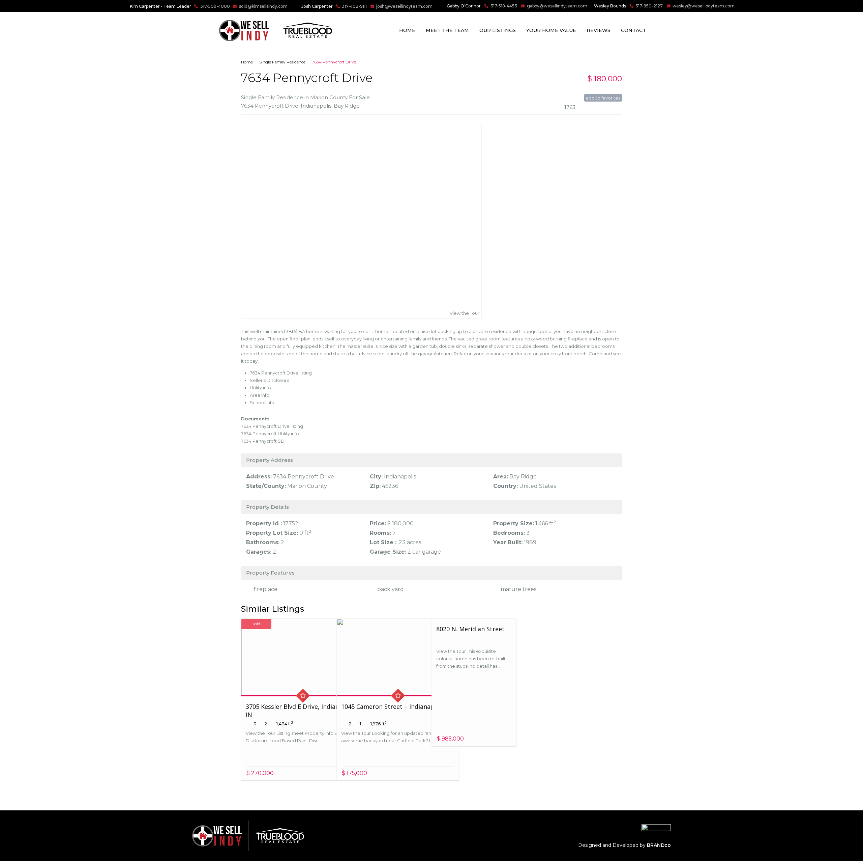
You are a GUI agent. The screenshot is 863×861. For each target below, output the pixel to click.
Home (407, 30)
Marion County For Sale (340, 97)
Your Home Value (551, 30)
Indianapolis (316, 106)
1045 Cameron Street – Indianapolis (393, 706)
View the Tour (464, 313)
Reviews (599, 30)
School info (262, 402)
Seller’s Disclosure (270, 380)
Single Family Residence (282, 61)
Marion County (307, 486)
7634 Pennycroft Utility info (270, 433)
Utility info (260, 387)
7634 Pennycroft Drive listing (281, 373)
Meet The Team (447, 30)
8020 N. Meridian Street (470, 629)
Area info (259, 395)
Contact (633, 30)
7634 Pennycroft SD (263, 441)
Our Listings (497, 30)
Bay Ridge (347, 106)
